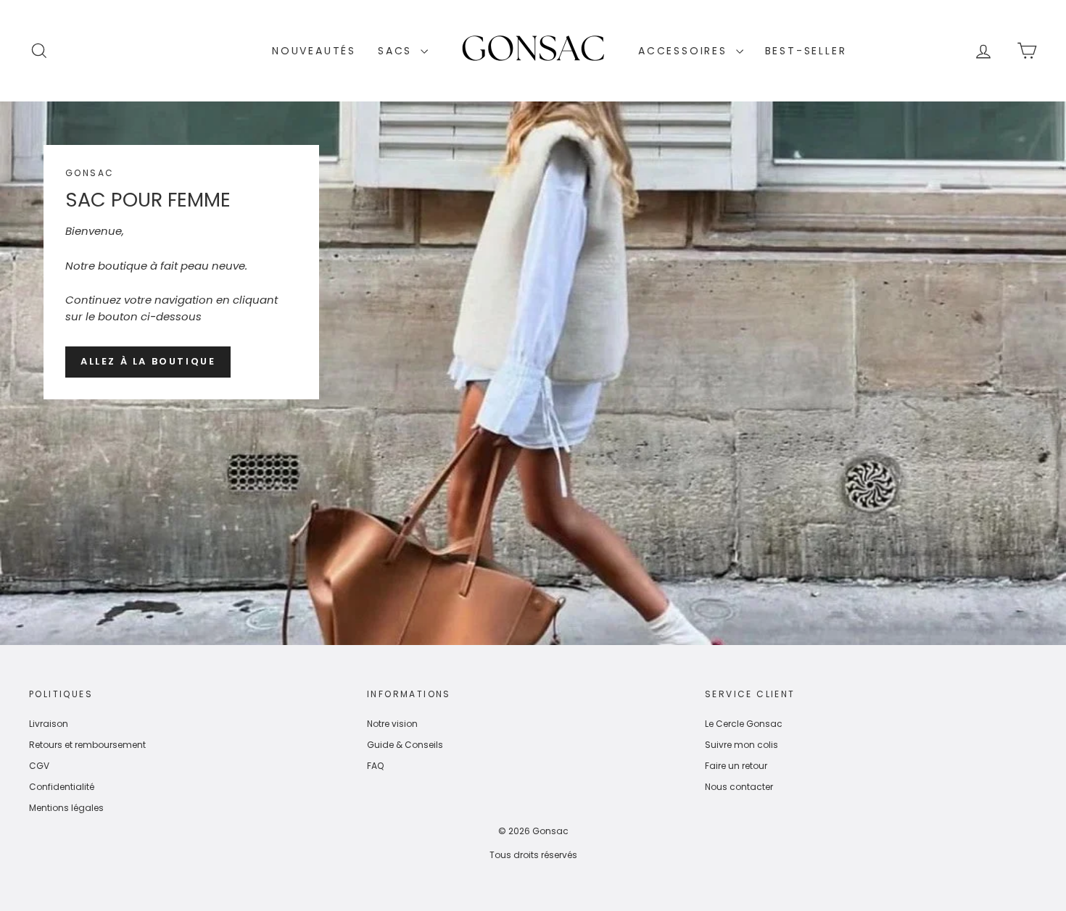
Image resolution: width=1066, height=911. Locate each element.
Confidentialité (61, 787)
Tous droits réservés (533, 855)
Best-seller (806, 50)
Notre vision (392, 723)
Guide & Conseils (405, 745)
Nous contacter (739, 787)
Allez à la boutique (147, 361)
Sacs (397, 50)
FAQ (375, 766)
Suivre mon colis (741, 745)
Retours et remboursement (87, 745)
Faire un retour (736, 766)
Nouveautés (314, 50)
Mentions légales (66, 808)
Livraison (48, 723)
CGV (39, 766)
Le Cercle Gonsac (743, 723)
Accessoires (685, 50)
